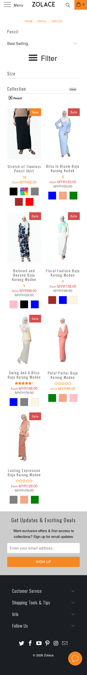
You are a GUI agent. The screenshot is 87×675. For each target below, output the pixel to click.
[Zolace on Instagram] (56, 643)
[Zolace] (43, 5)
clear (73, 89)
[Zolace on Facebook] (30, 643)
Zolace (48, 655)
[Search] (67, 4)
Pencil (17, 98)
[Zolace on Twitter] (21, 643)
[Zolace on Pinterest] (47, 643)
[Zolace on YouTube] (39, 643)
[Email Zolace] (64, 643)
